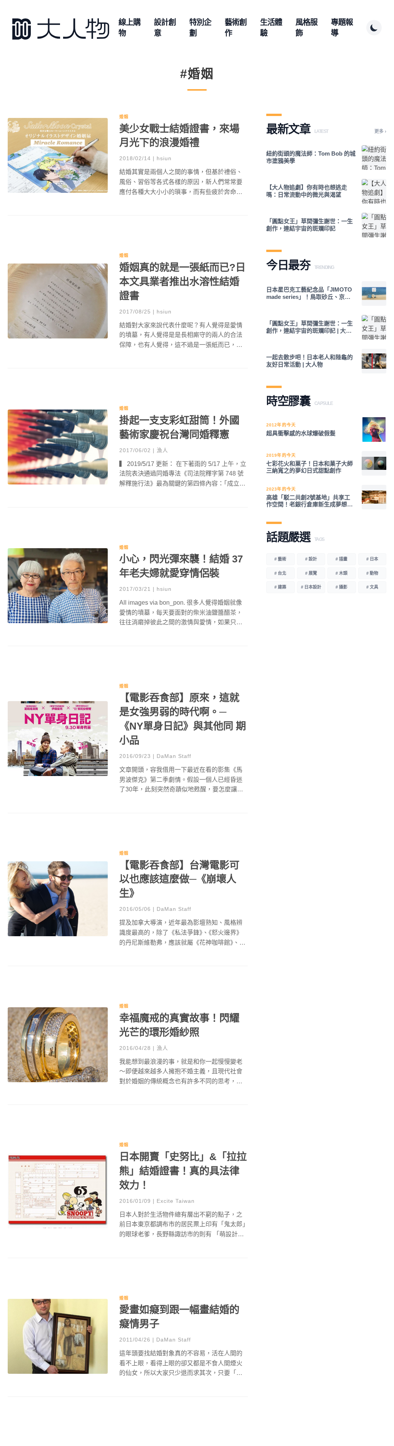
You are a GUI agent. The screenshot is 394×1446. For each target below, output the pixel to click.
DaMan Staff (174, 756)
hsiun (164, 158)
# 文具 (372, 587)
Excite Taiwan (176, 1201)
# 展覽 (311, 573)
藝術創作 (236, 27)
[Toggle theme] (374, 27)
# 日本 (372, 559)
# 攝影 (341, 587)
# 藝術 (280, 559)
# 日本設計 (311, 587)
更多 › (380, 131)
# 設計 (311, 559)
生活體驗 (271, 27)
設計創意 (165, 27)
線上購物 (129, 27)
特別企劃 (200, 27)
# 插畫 (341, 559)
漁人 (162, 450)
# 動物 (372, 573)
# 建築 (280, 587)
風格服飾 (306, 27)
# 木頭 (341, 573)
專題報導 (342, 27)
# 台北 (280, 573)
